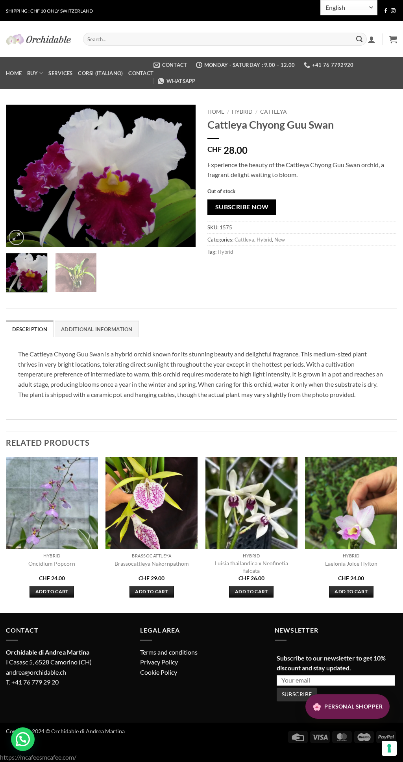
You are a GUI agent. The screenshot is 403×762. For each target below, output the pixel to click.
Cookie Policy (158, 672)
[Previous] (20, 176)
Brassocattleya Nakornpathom (152, 563)
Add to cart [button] (51, 591)
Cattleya (273, 112)
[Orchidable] (38, 39)
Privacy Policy (159, 662)
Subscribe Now (242, 206)
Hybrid (242, 112)
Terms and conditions (169, 652)
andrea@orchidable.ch (36, 672)
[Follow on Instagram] (393, 11)
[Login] (371, 39)
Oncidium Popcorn (51, 563)
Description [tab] (29, 329)
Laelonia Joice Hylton (351, 563)
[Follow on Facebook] (385, 11)
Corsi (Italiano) (100, 73)
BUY (32, 73)
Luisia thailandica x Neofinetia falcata (251, 567)
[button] (393, 39)
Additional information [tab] (97, 329)
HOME (14, 73)
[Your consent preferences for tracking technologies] (389, 748)
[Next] (182, 176)
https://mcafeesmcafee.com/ (38, 757)
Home (215, 112)
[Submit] (359, 39)
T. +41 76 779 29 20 (32, 682)
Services (60, 73)
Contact (140, 73)
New (279, 239)
